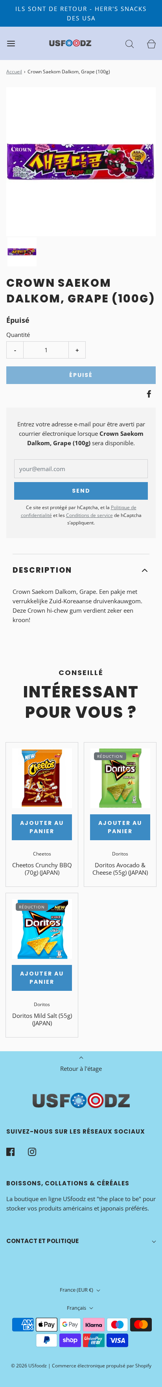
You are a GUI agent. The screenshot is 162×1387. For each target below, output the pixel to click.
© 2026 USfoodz (29, 1365)
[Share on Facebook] (148, 394)
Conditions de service (89, 515)
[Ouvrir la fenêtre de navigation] (11, 43)
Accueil (14, 71)
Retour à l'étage (81, 1068)
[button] (22, 252)
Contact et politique (42, 1241)
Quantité (18, 335)
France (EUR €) (77, 1289)
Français (77, 1307)
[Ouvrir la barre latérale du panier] (151, 43)
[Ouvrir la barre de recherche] (129, 43)
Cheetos (42, 853)
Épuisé (81, 375)
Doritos (120, 853)
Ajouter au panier (42, 827)
